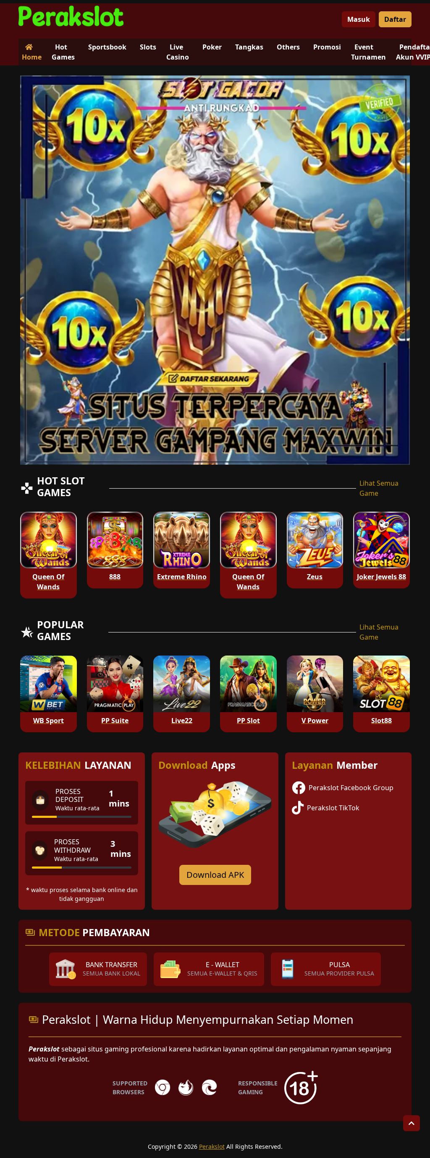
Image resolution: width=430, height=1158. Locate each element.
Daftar (395, 19)
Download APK (215, 874)
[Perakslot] (70, 16)
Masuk (358, 19)
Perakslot (212, 1146)
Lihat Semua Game (379, 488)
